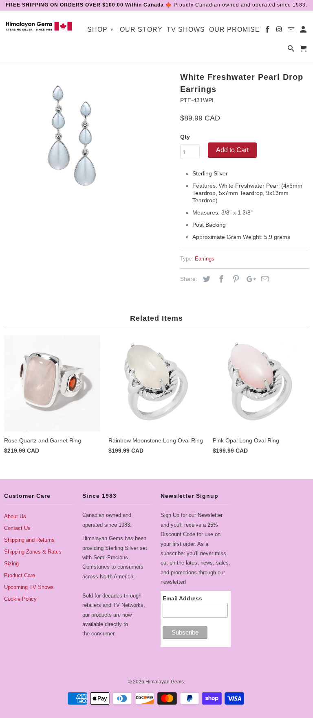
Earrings (204, 259)
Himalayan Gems (164, 682)
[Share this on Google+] (249, 279)
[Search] (291, 50)
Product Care (19, 575)
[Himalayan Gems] (39, 26)
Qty (185, 137)
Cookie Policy (20, 599)
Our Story (141, 29)
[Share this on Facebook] (220, 279)
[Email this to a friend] (263, 279)
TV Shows (186, 29)
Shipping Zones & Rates (33, 552)
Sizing (11, 563)
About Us (15, 516)
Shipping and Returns (29, 540)
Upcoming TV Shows (29, 587)
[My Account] (304, 31)
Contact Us (17, 528)
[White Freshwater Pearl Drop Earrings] (71, 136)
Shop (100, 29)
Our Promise (234, 29)
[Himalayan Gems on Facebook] (268, 31)
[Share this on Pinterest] (234, 279)
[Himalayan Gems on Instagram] (280, 31)
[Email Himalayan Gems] (291, 31)
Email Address (182, 598)
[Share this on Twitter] (205, 279)
